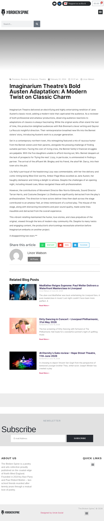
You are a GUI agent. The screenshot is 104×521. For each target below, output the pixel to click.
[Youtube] (54, 3)
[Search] (37, 24)
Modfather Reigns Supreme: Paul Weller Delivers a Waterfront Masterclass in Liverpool (68, 287)
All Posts (34, 259)
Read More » (44, 305)
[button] (100, 12)
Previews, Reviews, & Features (25, 79)
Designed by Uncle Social (52, 513)
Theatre (42, 79)
